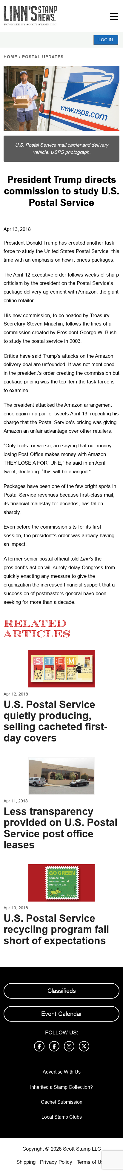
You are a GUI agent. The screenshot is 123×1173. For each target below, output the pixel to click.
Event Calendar (61, 1014)
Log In (106, 39)
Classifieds (61, 991)
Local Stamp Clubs (61, 1117)
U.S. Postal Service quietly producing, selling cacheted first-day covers (55, 721)
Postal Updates (43, 56)
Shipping (26, 1162)
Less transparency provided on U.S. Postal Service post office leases (60, 828)
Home (10, 56)
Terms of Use (92, 1162)
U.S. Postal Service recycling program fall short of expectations (56, 929)
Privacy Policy (56, 1162)
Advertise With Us (62, 1071)
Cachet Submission (61, 1102)
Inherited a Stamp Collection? (61, 1087)
